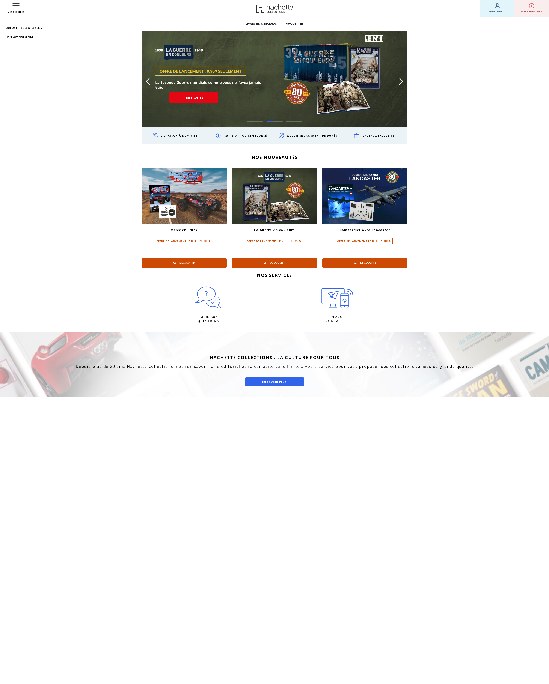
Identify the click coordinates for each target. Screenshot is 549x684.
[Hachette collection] (274, 8)
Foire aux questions (19, 36)
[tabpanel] (274, 79)
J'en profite (193, 97)
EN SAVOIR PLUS (274, 381)
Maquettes (294, 23)
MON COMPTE (497, 11)
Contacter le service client (24, 27)
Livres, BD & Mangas (261, 23)
